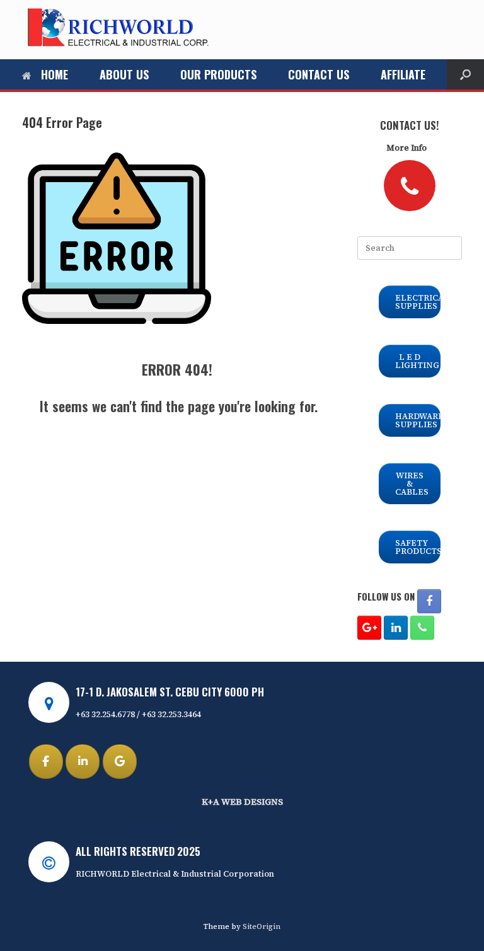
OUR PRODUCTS (218, 74)
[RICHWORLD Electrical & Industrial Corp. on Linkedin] (83, 761)
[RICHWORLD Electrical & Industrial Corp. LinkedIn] (396, 628)
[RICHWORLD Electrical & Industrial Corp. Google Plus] (369, 628)
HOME (54, 74)
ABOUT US (124, 74)
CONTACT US (318, 74)
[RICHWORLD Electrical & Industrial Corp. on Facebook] (46, 761)
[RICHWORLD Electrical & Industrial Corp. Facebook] (429, 601)
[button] (465, 74)
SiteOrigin (261, 926)
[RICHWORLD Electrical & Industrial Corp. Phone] (422, 628)
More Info (407, 147)
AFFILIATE (403, 74)
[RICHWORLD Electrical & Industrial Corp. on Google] (120, 761)
